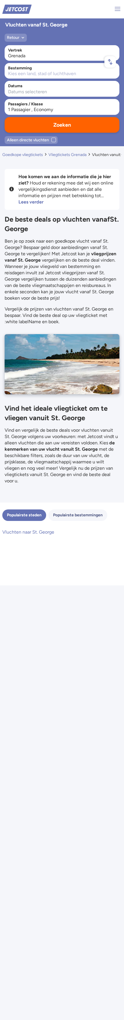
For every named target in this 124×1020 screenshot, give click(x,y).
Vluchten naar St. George (28, 532)
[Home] (17, 9)
